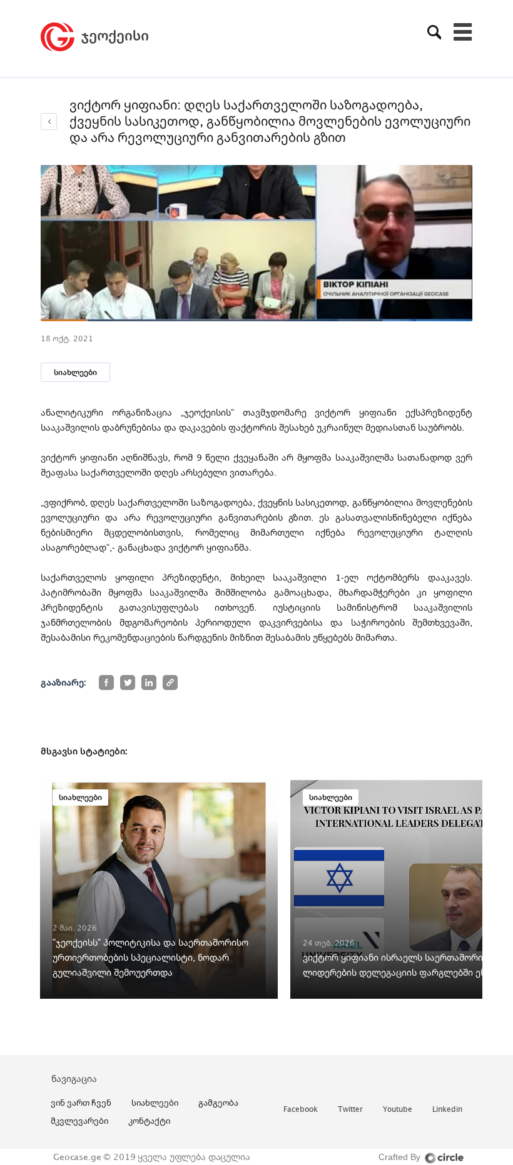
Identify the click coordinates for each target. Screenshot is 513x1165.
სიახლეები (75, 372)
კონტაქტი (149, 1120)
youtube (397, 1109)
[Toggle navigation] (463, 32)
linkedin (447, 1109)
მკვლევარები (79, 1120)
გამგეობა (218, 1102)
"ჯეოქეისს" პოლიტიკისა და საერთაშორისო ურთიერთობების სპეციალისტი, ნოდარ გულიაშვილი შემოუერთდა (150, 957)
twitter (350, 1109)
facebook (300, 1109)
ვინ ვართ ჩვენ (81, 1102)
